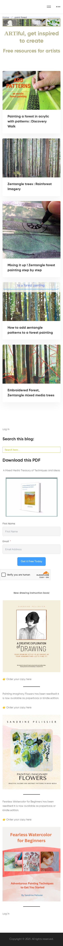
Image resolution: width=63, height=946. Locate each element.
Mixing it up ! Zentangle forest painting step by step (31, 268)
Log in (6, 429)
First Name (9, 523)
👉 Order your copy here (17, 679)
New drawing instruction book (31, 593)
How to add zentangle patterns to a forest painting (30, 330)
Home (6, 17)
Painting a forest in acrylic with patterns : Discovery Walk (28, 121)
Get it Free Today (31, 561)
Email (6, 541)
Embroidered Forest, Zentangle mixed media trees (31, 393)
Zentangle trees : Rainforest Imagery (30, 187)
